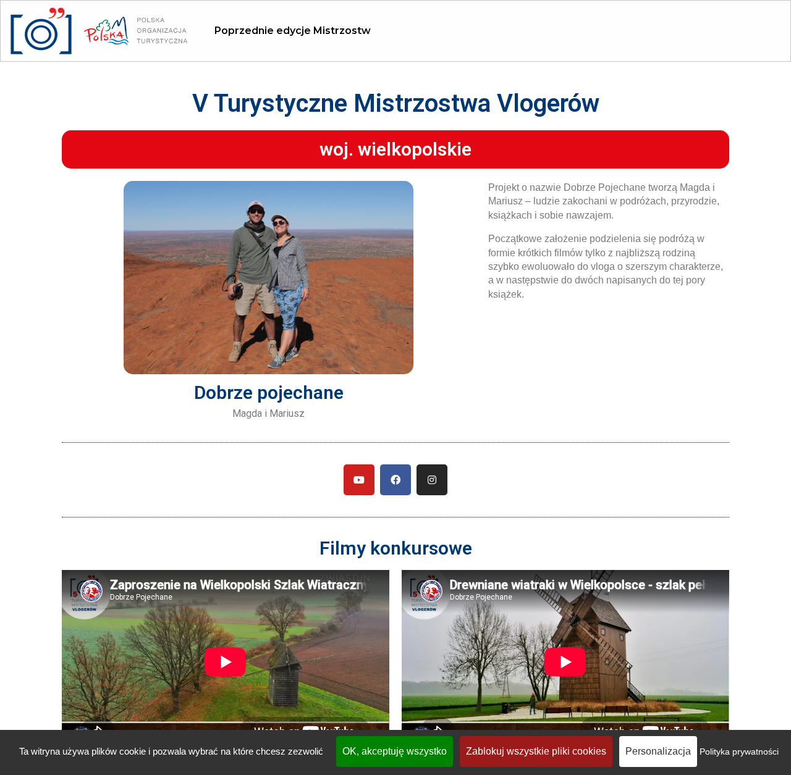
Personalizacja (658, 751)
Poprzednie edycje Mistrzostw (292, 30)
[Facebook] (395, 479)
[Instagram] (432, 479)
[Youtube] (359, 479)
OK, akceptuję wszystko (394, 751)
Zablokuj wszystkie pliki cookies (536, 751)
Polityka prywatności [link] (739, 751)
